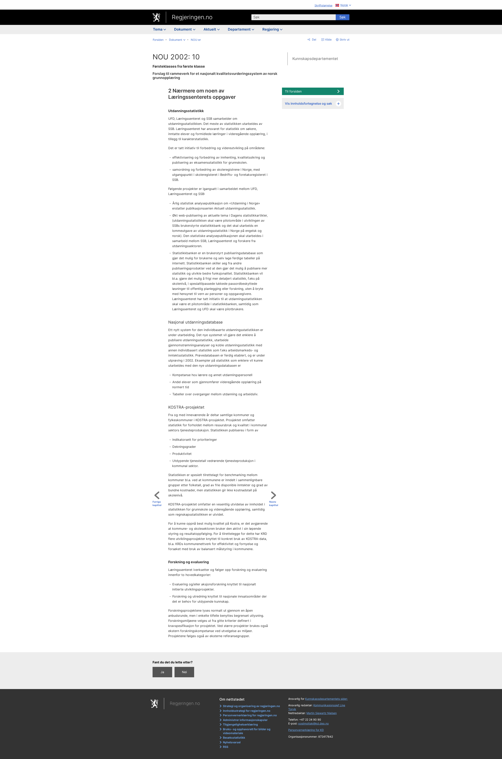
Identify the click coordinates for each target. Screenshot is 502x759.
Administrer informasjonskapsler (245, 720)
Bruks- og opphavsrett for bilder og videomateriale (246, 731)
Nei (184, 672)
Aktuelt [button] (210, 29)
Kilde (328, 39)
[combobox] (293, 17)
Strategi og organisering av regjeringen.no (251, 706)
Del (313, 39)
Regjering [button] (271, 29)
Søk (342, 17)
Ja (162, 672)
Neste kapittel (273, 503)
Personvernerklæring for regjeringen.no (250, 715)
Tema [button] (158, 29)
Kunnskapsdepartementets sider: (326, 698)
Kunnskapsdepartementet (315, 58)
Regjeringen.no (192, 17)
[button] (177, 40)
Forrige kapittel (157, 503)
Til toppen (217, 646)
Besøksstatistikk (234, 737)
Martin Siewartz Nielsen (321, 713)
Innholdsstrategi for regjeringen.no (246, 710)
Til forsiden (293, 91)
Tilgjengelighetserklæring (240, 724)
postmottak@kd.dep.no (313, 723)
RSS (225, 746)
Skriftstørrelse (323, 5)
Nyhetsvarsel (232, 742)
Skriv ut (344, 39)
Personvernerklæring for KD (306, 730)
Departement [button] (239, 29)
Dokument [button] (183, 29)
